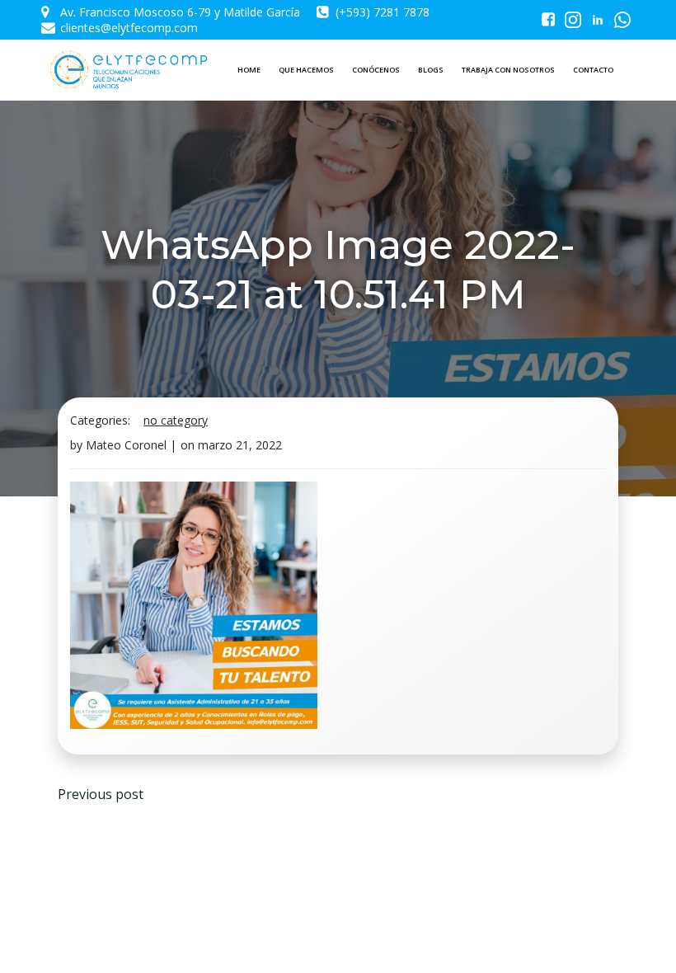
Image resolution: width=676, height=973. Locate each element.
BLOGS (431, 69)
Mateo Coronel (126, 445)
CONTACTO (593, 69)
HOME (249, 69)
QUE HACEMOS (306, 69)
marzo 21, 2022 (240, 445)
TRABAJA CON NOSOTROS (508, 69)
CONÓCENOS (376, 69)
